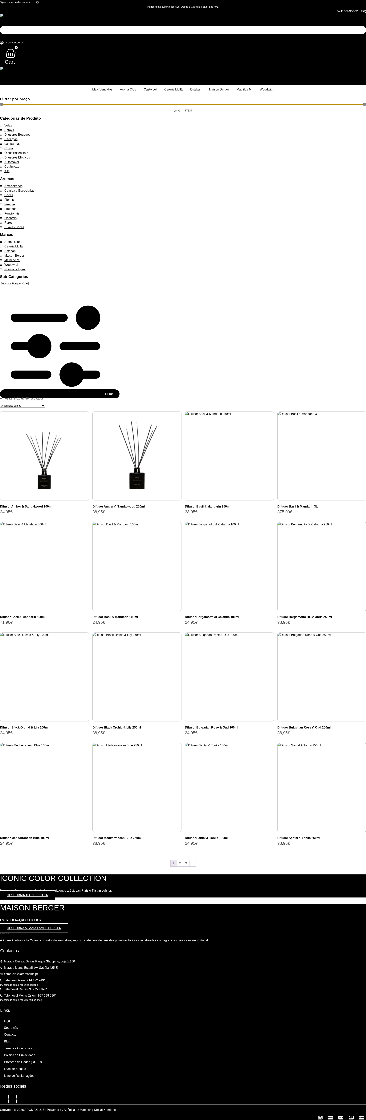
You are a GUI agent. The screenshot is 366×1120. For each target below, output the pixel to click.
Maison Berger (219, 89)
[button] (182, 37)
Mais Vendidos (102, 89)
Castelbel (150, 89)
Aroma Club (128, 89)
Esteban (195, 89)
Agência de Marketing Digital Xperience (90, 1109)
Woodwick (267, 89)
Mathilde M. (244, 89)
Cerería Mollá (173, 89)
